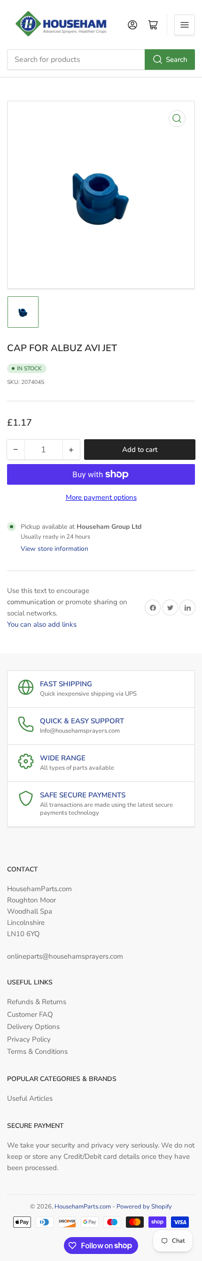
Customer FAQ (30, 1014)
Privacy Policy (29, 1039)
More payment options (101, 497)
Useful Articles (30, 1098)
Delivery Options (33, 1026)
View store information (54, 548)
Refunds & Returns (36, 1001)
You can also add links (42, 624)
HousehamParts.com (82, 1206)
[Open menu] (184, 25)
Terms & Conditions (37, 1051)
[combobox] (101, 59)
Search (176, 59)
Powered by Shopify (144, 1206)
